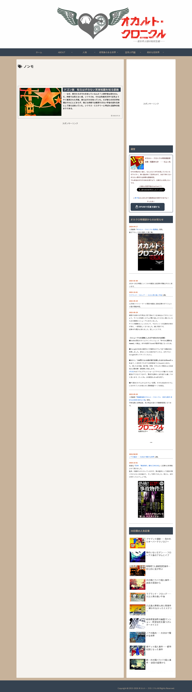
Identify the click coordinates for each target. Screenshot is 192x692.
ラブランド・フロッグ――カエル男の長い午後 (145, 295)
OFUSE (131, 371)
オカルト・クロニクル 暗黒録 (147, 229)
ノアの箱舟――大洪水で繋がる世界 (141, 457)
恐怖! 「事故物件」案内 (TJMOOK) (147, 465)
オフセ (137, 198)
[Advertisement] (70, 76)
